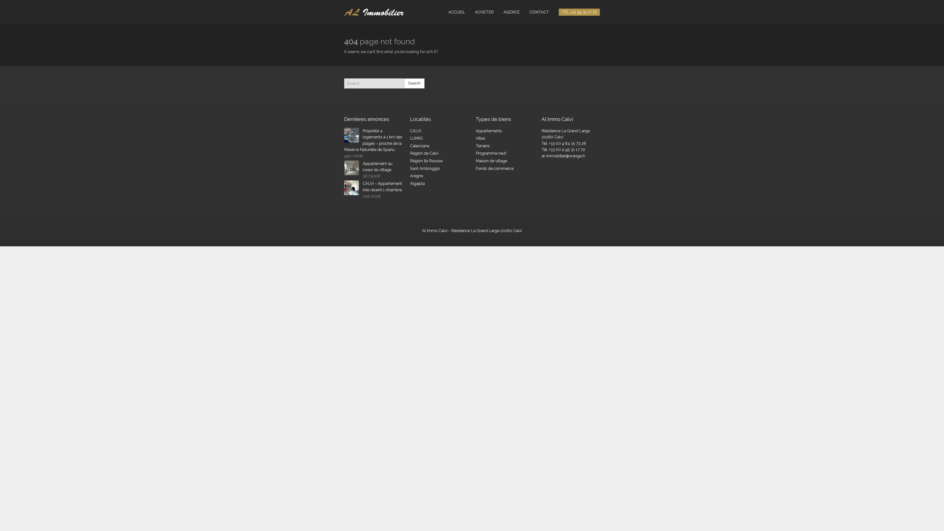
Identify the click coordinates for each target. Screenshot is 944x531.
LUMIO (416, 138)
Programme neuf (491, 153)
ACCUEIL (456, 12)
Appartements (489, 131)
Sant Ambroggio (425, 168)
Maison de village (491, 161)
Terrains (483, 146)
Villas (480, 138)
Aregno (416, 176)
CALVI (415, 131)
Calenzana (419, 146)
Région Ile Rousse (426, 161)
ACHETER (484, 12)
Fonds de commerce (495, 168)
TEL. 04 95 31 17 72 (579, 12)
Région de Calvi (424, 153)
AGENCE (511, 12)
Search (414, 83)
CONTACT (539, 12)
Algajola (417, 183)
